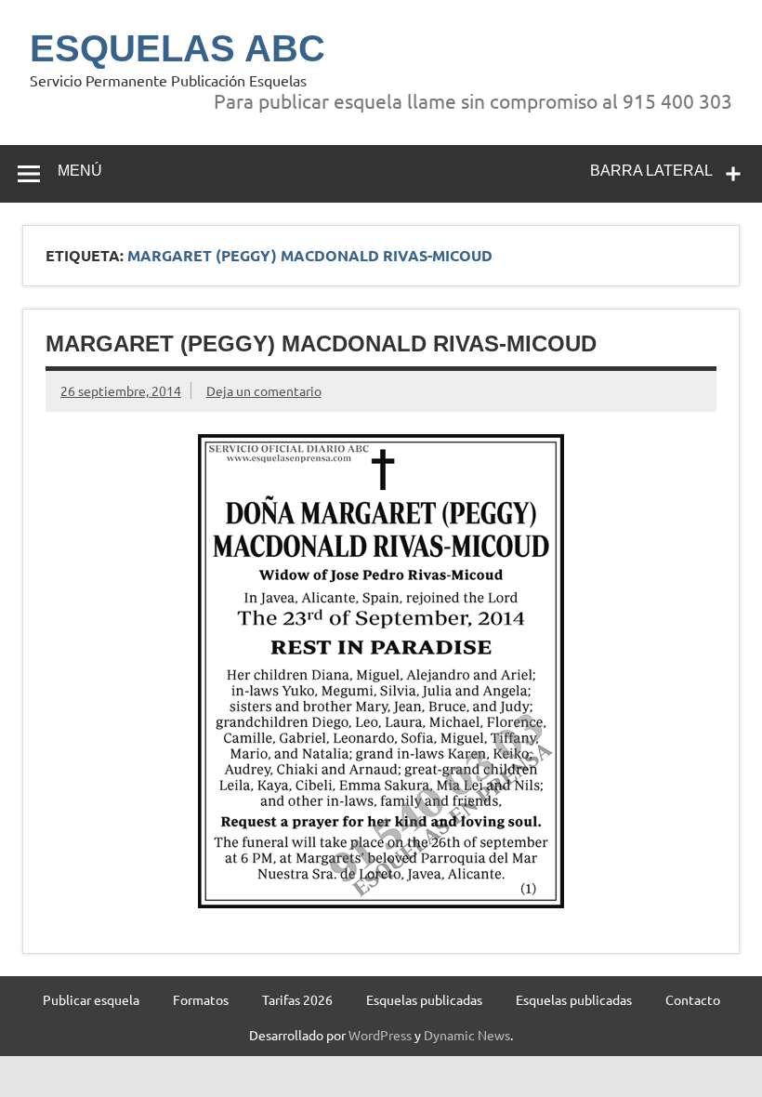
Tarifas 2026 (297, 999)
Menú (80, 170)
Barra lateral (651, 170)
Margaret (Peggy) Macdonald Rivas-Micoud (321, 343)
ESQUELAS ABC (177, 48)
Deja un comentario (264, 390)
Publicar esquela (91, 999)
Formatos (201, 999)
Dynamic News (467, 1034)
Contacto (692, 999)
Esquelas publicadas (424, 999)
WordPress (380, 1034)
